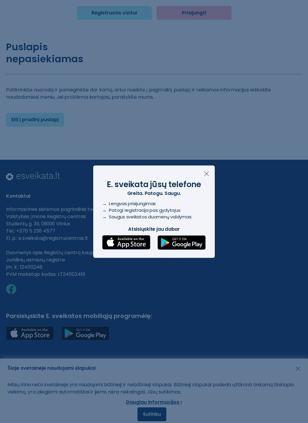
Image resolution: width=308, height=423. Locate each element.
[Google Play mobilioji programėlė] (182, 242)
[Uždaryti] (206, 174)
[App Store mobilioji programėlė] (126, 242)
